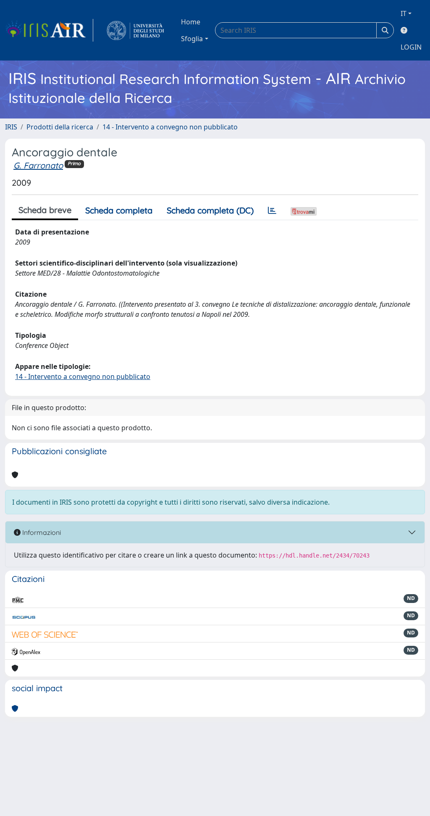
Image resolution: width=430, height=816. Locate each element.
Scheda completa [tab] (118, 210)
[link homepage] (49, 30)
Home (190, 21)
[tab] (272, 210)
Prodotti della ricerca (59, 127)
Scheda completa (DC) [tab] (210, 210)
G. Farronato (38, 165)
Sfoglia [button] (192, 38)
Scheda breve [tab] (44, 210)
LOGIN (411, 47)
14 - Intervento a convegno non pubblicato (170, 127)
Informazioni (41, 532)
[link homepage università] (135, 30)
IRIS (11, 127)
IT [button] (403, 13)
